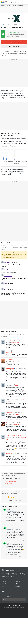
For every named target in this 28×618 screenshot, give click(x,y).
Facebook (17, 586)
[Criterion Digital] (14, 605)
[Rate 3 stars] (14, 497)
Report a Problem (15, 42)
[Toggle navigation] (26, 2)
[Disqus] (14, 278)
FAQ (3, 586)
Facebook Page (9, 483)
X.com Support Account (11, 481)
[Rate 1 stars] (8, 497)
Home (2, 5)
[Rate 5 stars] (19, 497)
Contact (4, 591)
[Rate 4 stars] (16, 497)
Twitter (16, 583)
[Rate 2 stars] (11, 497)
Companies (8, 5)
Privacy (3, 589)
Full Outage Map (14, 46)
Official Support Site (9, 486)
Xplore (14, 5)
